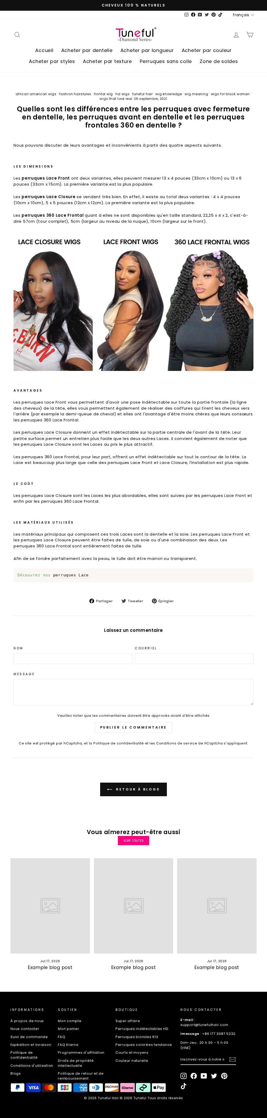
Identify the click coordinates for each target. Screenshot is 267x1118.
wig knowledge (168, 94)
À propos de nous (27, 1021)
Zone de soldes (219, 61)
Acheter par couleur (207, 50)
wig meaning (196, 94)
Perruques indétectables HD (142, 1029)
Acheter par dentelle (87, 50)
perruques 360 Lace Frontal (42, 546)
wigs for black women (230, 94)
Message (24, 674)
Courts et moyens (132, 1052)
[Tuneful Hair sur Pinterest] (224, 1076)
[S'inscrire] (232, 1059)
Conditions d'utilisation (31, 1065)
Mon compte (70, 1021)
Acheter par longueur (147, 50)
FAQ (61, 1037)
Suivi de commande (29, 1037)
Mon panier (68, 1029)
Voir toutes (133, 840)
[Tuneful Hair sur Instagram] (183, 1076)
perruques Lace (71, 575)
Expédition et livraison (30, 1044)
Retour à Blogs (137, 789)
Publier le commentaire (133, 727)
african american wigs (36, 94)
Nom (18, 648)
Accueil (44, 50)
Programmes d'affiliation (81, 1052)
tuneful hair (142, 94)
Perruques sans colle (166, 61)
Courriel (146, 648)
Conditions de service (176, 743)
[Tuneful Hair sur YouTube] (204, 1076)
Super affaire (128, 1021)
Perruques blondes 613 (137, 1037)
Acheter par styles (52, 61)
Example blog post (50, 967)
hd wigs (123, 94)
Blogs (15, 1073)
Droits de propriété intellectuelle (76, 1063)
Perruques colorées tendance (144, 1044)
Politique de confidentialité (118, 743)
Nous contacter (24, 1029)
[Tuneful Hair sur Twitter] (214, 1076)
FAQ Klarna (68, 1044)
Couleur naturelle (132, 1060)
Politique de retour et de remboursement (81, 1076)
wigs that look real (116, 98)
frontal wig (103, 94)
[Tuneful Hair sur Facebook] (194, 1076)
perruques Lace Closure (49, 196)
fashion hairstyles (75, 94)
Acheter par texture (107, 61)
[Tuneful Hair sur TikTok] (183, 1086)
